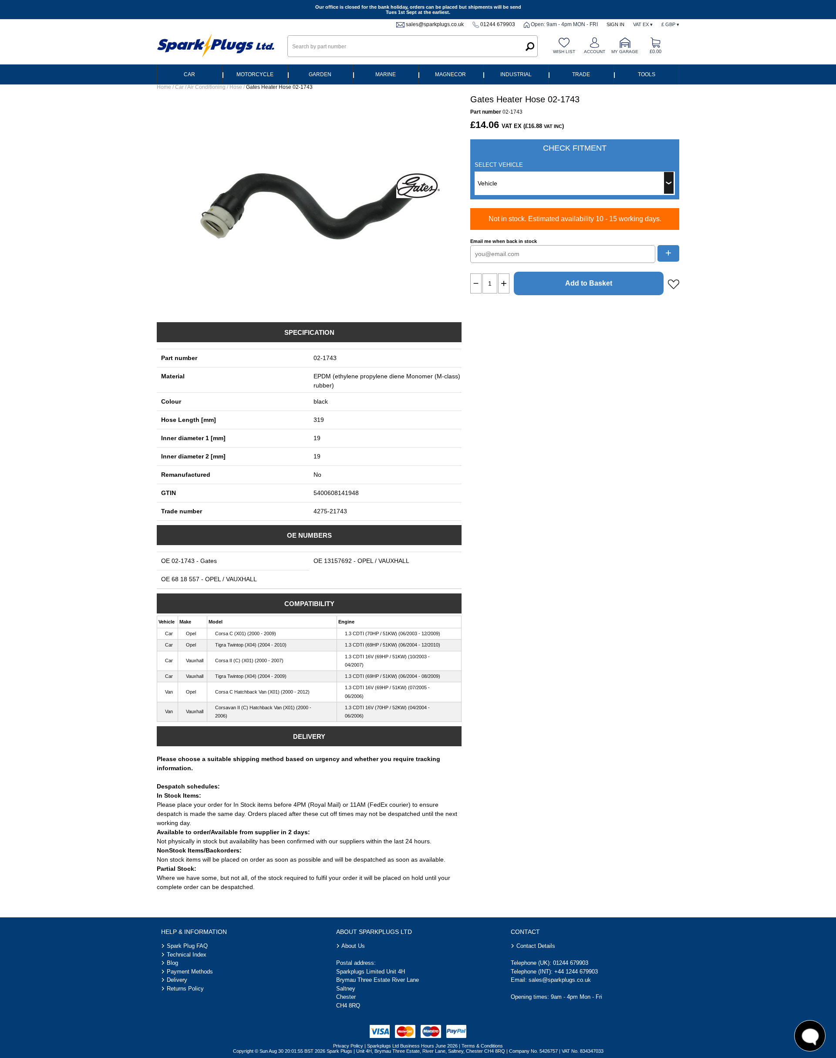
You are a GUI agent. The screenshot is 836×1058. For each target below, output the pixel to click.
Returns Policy (185, 988)
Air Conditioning (206, 87)
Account (594, 51)
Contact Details (535, 946)
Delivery (177, 980)
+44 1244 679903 (576, 971)
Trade (581, 74)
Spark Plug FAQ (187, 946)
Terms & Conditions (482, 1045)
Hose (235, 87)
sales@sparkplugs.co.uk (435, 24)
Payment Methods (190, 971)
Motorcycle (254, 74)
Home (164, 87)
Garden (320, 74)
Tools (646, 74)
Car (189, 74)
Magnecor (450, 74)
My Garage (624, 51)
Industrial (516, 74)
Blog (172, 963)
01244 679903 (497, 24)
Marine (385, 74)
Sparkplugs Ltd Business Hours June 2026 (412, 1045)
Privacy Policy (348, 1045)
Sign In (615, 24)
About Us (353, 946)
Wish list (564, 51)
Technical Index (186, 954)
